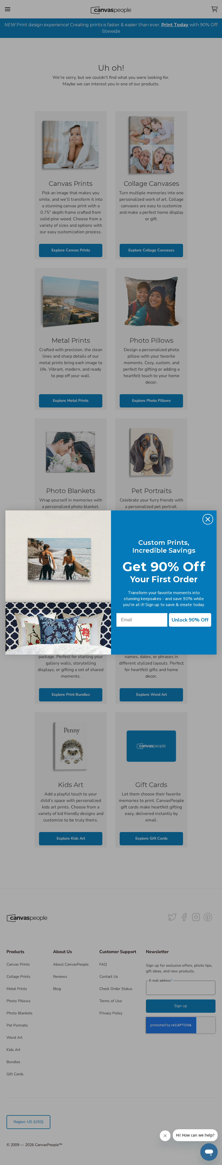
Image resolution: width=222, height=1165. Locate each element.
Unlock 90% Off (190, 620)
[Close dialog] (208, 519)
